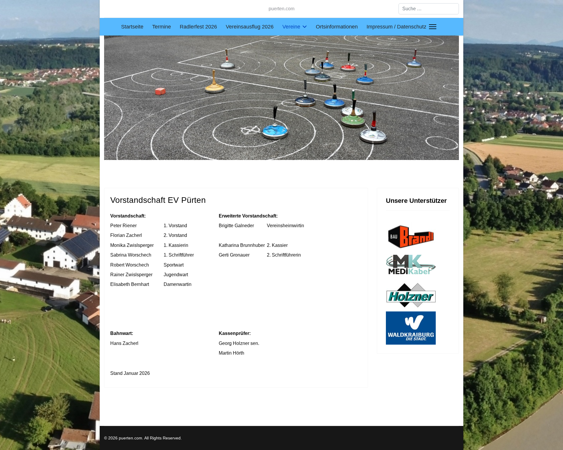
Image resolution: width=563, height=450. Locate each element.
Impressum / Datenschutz (396, 27)
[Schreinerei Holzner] (418, 295)
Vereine (291, 27)
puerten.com (281, 8)
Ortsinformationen (337, 27)
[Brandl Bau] (418, 236)
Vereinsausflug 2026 (250, 27)
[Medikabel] (418, 266)
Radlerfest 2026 (198, 27)
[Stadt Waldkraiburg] (418, 328)
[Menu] (432, 27)
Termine (161, 27)
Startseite (132, 27)
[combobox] (428, 8)
